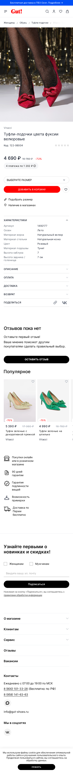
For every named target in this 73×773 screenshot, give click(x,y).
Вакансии (11, 661)
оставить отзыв (36, 359)
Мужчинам (42, 563)
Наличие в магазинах (22, 205)
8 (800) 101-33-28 (16, 689)
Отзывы (10, 650)
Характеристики (15, 220)
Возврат (9, 294)
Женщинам (16, 563)
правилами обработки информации (23, 595)
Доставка (10, 285)
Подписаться (36, 584)
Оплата (9, 277)
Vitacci (8, 127)
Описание (11, 269)
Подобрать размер (20, 199)
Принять (36, 767)
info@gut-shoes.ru (16, 711)
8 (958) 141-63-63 (16, 694)
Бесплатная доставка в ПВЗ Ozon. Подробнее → (36, 2)
